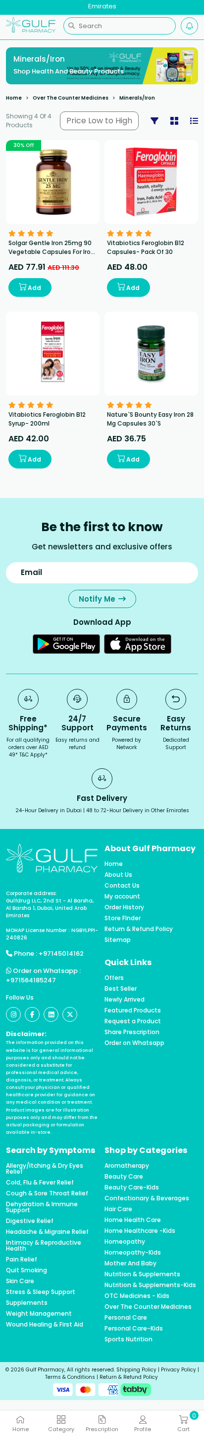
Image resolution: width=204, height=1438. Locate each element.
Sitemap (117, 940)
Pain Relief (21, 1259)
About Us (118, 875)
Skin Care (20, 1281)
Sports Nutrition (128, 1339)
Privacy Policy (178, 1369)
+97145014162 (61, 953)
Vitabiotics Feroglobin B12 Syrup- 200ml (47, 419)
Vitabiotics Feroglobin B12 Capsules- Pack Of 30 (145, 247)
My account (122, 896)
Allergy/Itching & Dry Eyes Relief (44, 1169)
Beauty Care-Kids (131, 1187)
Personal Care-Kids (133, 1328)
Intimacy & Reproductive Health (43, 1246)
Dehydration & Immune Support (42, 1207)
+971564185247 (31, 980)
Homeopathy (124, 1242)
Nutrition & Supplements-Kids (150, 1285)
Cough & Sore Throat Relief (47, 1193)
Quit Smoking (26, 1270)
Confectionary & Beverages (146, 1198)
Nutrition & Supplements (142, 1274)
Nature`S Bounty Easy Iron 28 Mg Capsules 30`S (150, 419)
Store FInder (122, 918)
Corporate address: (31, 893)
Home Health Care (132, 1220)
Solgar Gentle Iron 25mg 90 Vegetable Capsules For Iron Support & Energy (51, 252)
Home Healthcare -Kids (139, 1231)
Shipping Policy (136, 1369)
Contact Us (122, 886)
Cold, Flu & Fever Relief (40, 1183)
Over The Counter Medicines (70, 98)
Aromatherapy (126, 1166)
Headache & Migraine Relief (47, 1232)
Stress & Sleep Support (40, 1292)
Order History (124, 907)
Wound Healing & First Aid (44, 1325)
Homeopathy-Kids (132, 1253)
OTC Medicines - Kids (136, 1296)
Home (14, 98)
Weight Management (39, 1314)
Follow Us (20, 997)
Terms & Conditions (70, 1377)
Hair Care (118, 1209)
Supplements (27, 1303)
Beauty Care (123, 1177)
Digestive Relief (29, 1221)
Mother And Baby (130, 1263)
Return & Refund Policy (138, 929)
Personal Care (125, 1318)
